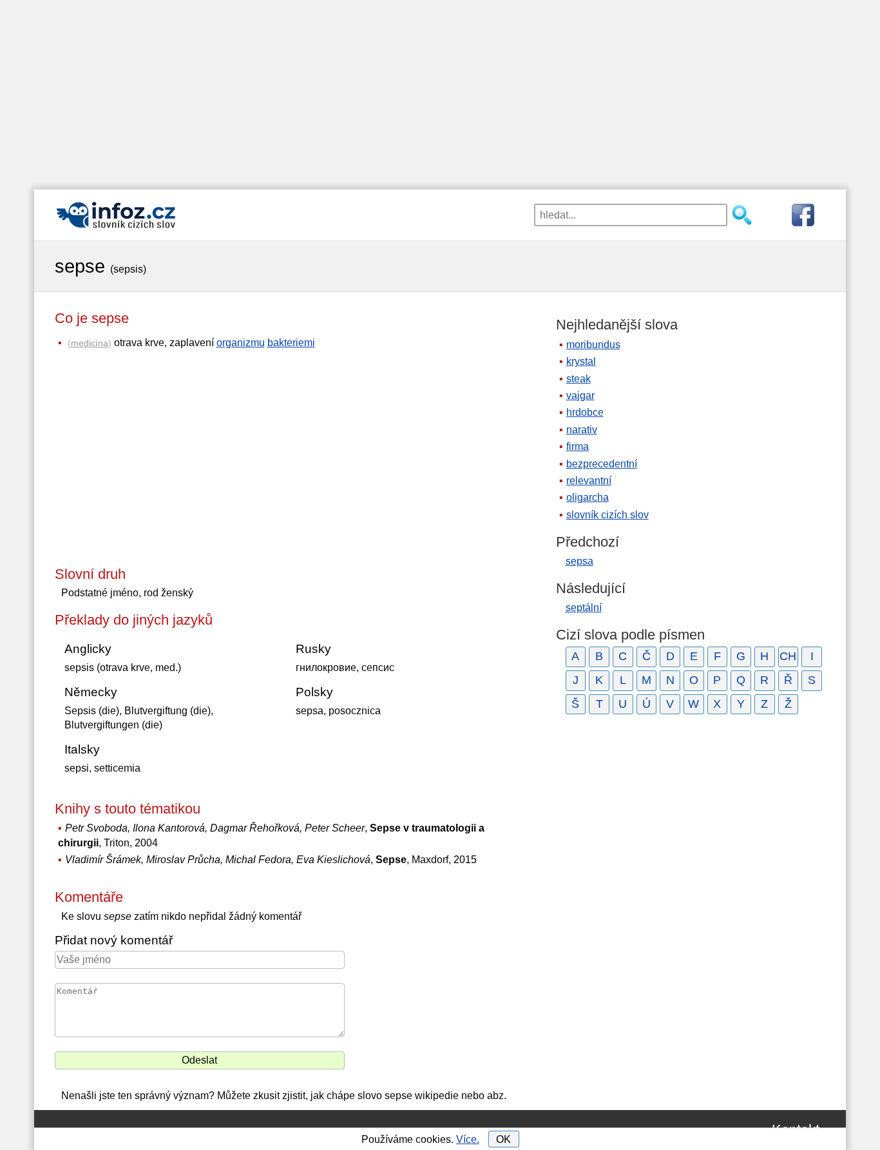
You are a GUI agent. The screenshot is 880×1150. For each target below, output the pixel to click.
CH (788, 656)
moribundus (593, 344)
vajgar (580, 395)
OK (503, 1139)
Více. (467, 1139)
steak (578, 378)
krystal (581, 361)
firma (577, 446)
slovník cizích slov (607, 514)
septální (584, 607)
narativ (581, 429)
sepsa (579, 561)
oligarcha (587, 497)
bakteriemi (291, 342)
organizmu (240, 342)
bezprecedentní (601, 463)
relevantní (588, 480)
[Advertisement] (440, 90)
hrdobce (585, 412)
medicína (89, 343)
